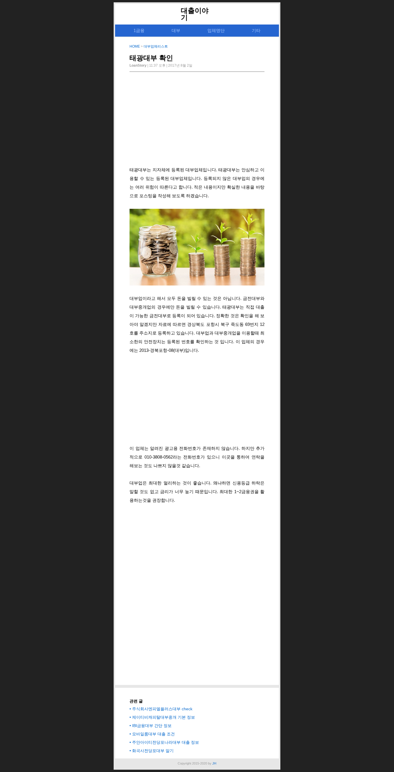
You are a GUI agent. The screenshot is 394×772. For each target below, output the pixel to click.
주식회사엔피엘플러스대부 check (162, 709)
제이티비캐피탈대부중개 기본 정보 (163, 717)
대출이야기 (195, 14)
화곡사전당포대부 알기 (153, 750)
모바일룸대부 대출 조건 (153, 734)
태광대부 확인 (151, 58)
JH (214, 763)
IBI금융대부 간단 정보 (152, 725)
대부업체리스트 (156, 46)
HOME (135, 46)
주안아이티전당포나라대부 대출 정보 (165, 742)
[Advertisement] (197, 120)
